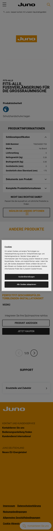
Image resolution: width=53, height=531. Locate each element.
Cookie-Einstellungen (26, 277)
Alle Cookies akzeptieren (26, 284)
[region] (26, 265)
